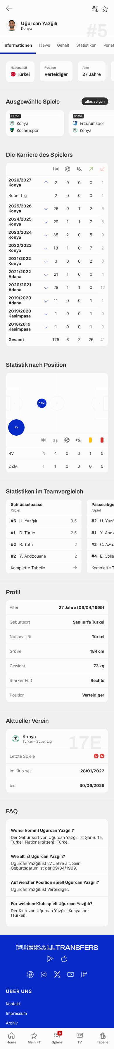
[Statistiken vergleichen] (95, 8)
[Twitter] (57, 974)
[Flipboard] (84, 974)
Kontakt (13, 1003)
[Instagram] (43, 974)
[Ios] (63, 958)
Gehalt (63, 45)
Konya (26, 28)
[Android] (50, 958)
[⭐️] (104, 8)
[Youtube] (70, 974)
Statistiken (86, 45)
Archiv (12, 1022)
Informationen (18, 45)
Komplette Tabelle (28, 567)
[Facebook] (30, 974)
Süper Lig (17, 195)
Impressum (16, 1013)
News (44, 45)
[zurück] (9, 9)
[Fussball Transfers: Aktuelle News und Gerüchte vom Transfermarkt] (57, 947)
